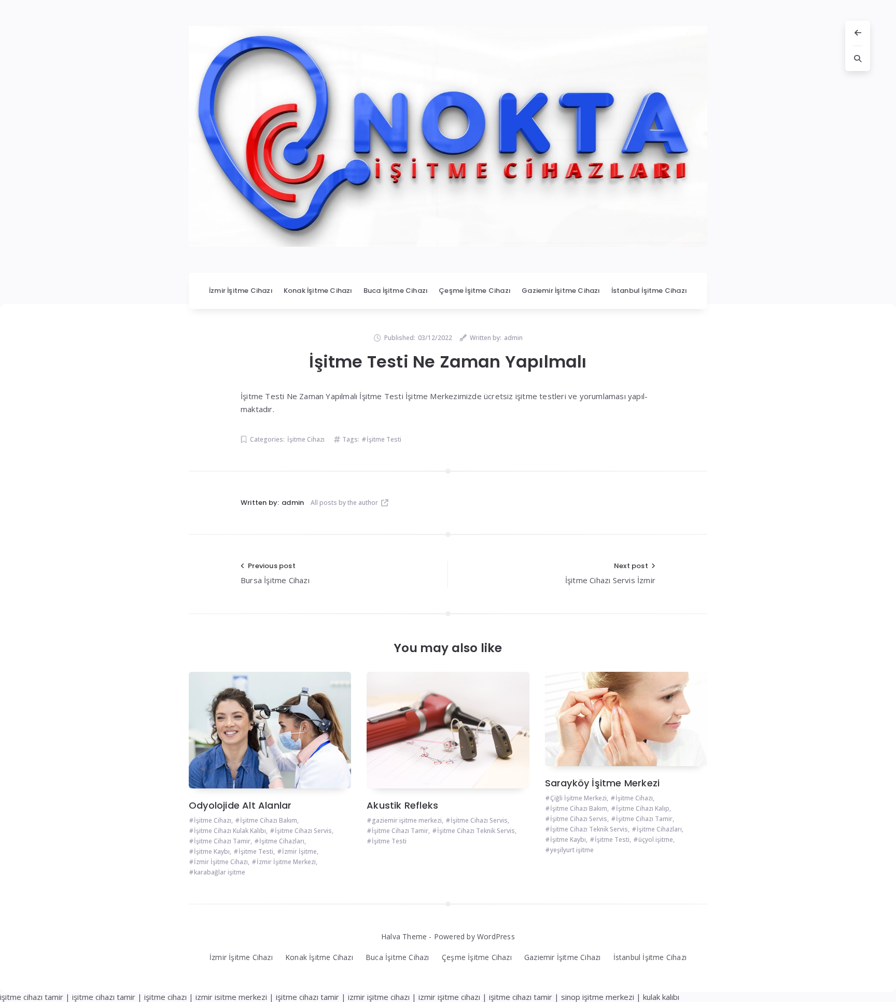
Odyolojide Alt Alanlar (240, 805)
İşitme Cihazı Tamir (222, 841)
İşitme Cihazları (281, 841)
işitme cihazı (165, 997)
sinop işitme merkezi (597, 997)
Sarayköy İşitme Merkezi (602, 783)
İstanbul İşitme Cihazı (649, 290)
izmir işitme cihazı (379, 997)
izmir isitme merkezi (231, 997)
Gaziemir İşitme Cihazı (561, 290)
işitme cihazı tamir (31, 997)
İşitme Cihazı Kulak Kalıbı (230, 830)
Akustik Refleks (402, 805)
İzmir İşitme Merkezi (286, 861)
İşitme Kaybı (212, 851)
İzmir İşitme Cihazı (241, 290)
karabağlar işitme (219, 872)
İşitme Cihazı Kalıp (642, 808)
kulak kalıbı (661, 997)
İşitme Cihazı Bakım (268, 820)
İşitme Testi (384, 439)
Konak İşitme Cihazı (318, 290)
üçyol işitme (655, 839)
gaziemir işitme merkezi (407, 820)
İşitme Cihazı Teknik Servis (476, 830)
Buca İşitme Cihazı (395, 290)
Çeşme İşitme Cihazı (475, 290)
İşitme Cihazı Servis (303, 830)
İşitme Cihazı (306, 439)
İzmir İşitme (299, 851)
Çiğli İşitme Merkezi (578, 798)
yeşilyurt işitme (572, 849)
